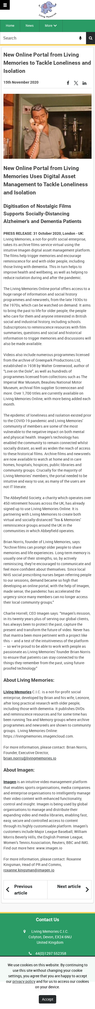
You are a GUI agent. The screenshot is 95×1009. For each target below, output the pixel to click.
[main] (47, 475)
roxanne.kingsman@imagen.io (28, 870)
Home (10, 25)
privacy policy (23, 981)
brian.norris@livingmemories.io (29, 758)
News (30, 25)
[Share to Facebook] (68, 83)
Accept (47, 999)
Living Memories (17, 692)
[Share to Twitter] (76, 83)
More (48, 25)
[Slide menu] (5, 5)
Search (90, 38)
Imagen (9, 782)
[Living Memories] (47, 9)
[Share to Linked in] (85, 83)
